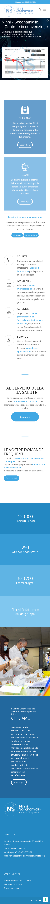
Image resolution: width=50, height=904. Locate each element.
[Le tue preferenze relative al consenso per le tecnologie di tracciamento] (45, 899)
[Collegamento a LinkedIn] (40, 900)
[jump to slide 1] (24, 72)
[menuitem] (38, 9)
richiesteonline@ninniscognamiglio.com (27, 855)
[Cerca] (38, 9)
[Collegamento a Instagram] (36, 900)
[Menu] (44, 9)
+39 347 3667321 (23, 852)
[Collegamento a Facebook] (32, 900)
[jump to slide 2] (26, 72)
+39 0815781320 (30, 2)
